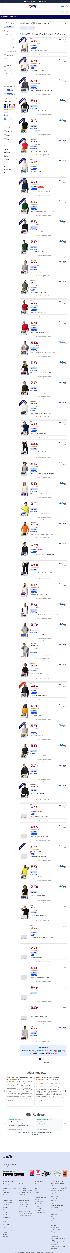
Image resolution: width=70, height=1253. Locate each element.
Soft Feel (40, 851)
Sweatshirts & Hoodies (9, 1188)
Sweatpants (6, 1212)
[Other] (10, 109)
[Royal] (5, 107)
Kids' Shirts (6, 1204)
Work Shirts (6, 1197)
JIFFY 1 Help (55, 1201)
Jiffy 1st (9, 27)
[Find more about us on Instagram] (7, 1166)
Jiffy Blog (53, 1225)
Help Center (54, 1196)
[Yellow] (12, 109)
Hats (4, 1219)
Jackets (5, 1194)
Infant (36, 1194)
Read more (10, 1100)
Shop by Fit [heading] (39, 1181)
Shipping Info (54, 1207)
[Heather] (12, 107)
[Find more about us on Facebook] (4, 1166)
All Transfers (22, 1186)
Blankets (5, 1236)
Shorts (5, 1214)
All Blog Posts (55, 1227)
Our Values (54, 1220)
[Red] (14, 105)
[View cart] (67, 6)
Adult (36, 1183)
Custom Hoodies (23, 1206)
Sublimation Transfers (25, 1192)
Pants (4, 1209)
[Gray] (7, 105)
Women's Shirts (7, 1202)
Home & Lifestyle (8, 1230)
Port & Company (39, 1208)
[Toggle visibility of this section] (16, 31)
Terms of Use (49, 1252)
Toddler (37, 1192)
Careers (53, 1218)
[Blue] (10, 107)
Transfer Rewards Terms (58, 1238)
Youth (36, 1190)
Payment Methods (56, 1212)
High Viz (5, 1227)
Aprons (5, 1234)
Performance (34, 630)
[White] (12, 105)
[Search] (62, 12)
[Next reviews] (65, 1091)
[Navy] (10, 105)
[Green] (7, 107)
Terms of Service (55, 1234)
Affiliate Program (55, 1223)
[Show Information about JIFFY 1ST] (13, 23)
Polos (4, 1190)
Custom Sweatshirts (24, 1209)
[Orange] (7, 109)
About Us (53, 1216)
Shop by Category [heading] (9, 1181)
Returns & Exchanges (57, 1209)
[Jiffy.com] (32, 6)
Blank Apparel (7, 1183)
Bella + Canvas (39, 1201)
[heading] (42, 544)
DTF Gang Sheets (24, 1197)
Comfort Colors (39, 1204)
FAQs (52, 1203)
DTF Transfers (23, 1188)
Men (36, 1188)
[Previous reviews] (4, 1091)
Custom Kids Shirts (24, 1211)
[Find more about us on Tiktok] (11, 1166)
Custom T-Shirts (23, 1204)
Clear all (31, 28)
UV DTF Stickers (23, 1194)
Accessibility (54, 1236)
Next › (45, 1059)
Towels (5, 1232)
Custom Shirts (23, 1202)
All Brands (38, 1210)
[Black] (5, 105)
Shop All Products (40, 1212)
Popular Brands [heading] (40, 1197)
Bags (4, 1221)
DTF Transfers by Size (25, 1190)
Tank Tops (6, 1192)
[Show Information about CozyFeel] (14, 86)
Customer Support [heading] (57, 1181)
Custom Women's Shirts (25, 1213)
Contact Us (54, 1198)
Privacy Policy (55, 1232)
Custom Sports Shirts (25, 1215)
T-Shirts (5, 1186)
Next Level (38, 1206)
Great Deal (40, 186)
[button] (2, 6)
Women (37, 1186)
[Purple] (5, 109)
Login (63, 6)
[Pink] (14, 107)
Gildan (23, 28)
